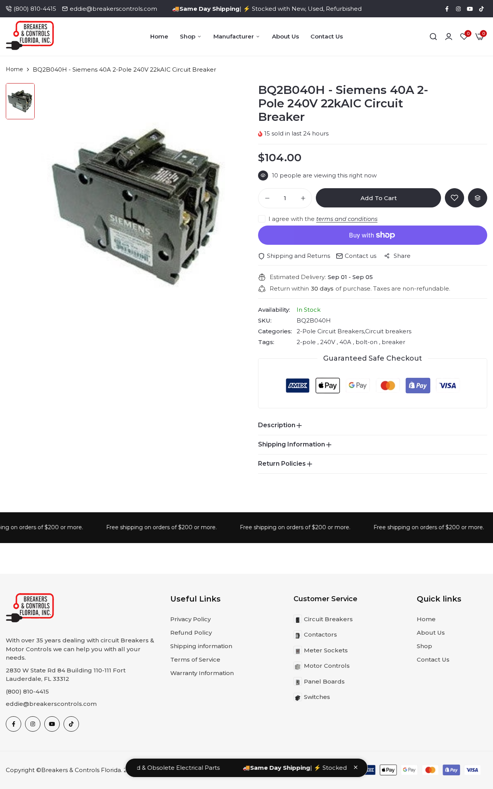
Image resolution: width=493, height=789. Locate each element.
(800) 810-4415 (34, 8)
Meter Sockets (326, 650)
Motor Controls (327, 665)
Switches (317, 696)
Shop (187, 36)
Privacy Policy (190, 619)
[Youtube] (470, 9)
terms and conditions (346, 218)
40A (345, 342)
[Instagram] (458, 9)
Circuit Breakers (328, 619)
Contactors (320, 634)
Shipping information (201, 646)
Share (402, 256)
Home (159, 36)
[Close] (355, 767)
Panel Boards (324, 681)
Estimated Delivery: (298, 277)
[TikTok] (481, 9)
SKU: (265, 320)
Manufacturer (233, 36)
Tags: (266, 342)
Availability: (274, 309)
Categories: (275, 331)
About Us (285, 36)
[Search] (433, 36)
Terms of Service (195, 659)
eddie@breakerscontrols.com (113, 8)
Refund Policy (191, 632)
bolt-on (366, 342)
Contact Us (326, 36)
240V (328, 342)
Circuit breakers (388, 331)
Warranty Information (202, 673)
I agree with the (322, 219)
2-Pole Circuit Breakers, (331, 331)
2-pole (307, 342)
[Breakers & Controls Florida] (30, 37)
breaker (392, 342)
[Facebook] (447, 9)
